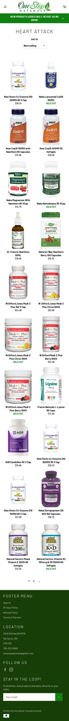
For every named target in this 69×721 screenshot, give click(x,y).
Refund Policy (10, 612)
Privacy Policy (10, 607)
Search (7, 602)
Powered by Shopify (33, 711)
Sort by (34, 39)
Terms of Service (12, 617)
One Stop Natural (17, 711)
